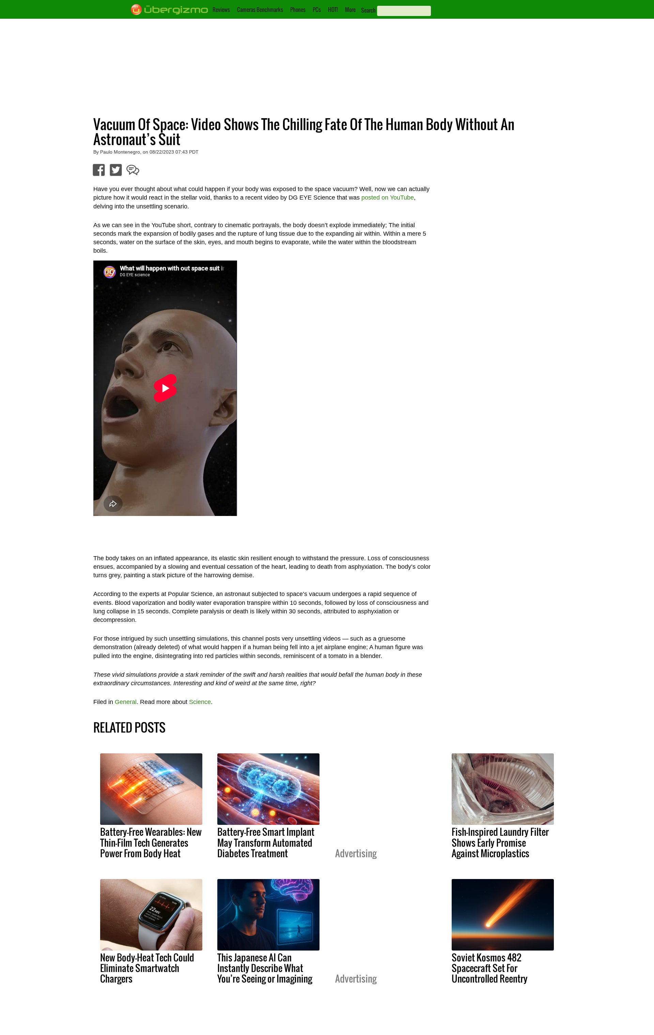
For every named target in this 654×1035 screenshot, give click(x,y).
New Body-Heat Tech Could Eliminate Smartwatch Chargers (147, 968)
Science (200, 702)
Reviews (221, 9)
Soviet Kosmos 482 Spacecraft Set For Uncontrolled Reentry (490, 968)
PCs (317, 9)
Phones (298, 9)
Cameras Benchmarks (260, 9)
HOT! (333, 9)
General (126, 702)
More (350, 9)
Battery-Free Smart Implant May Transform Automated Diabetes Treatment (265, 842)
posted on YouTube (387, 197)
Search (368, 10)
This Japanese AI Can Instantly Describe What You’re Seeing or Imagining (264, 968)
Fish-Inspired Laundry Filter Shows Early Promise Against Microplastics (500, 842)
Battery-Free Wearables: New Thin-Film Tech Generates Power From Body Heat (151, 842)
